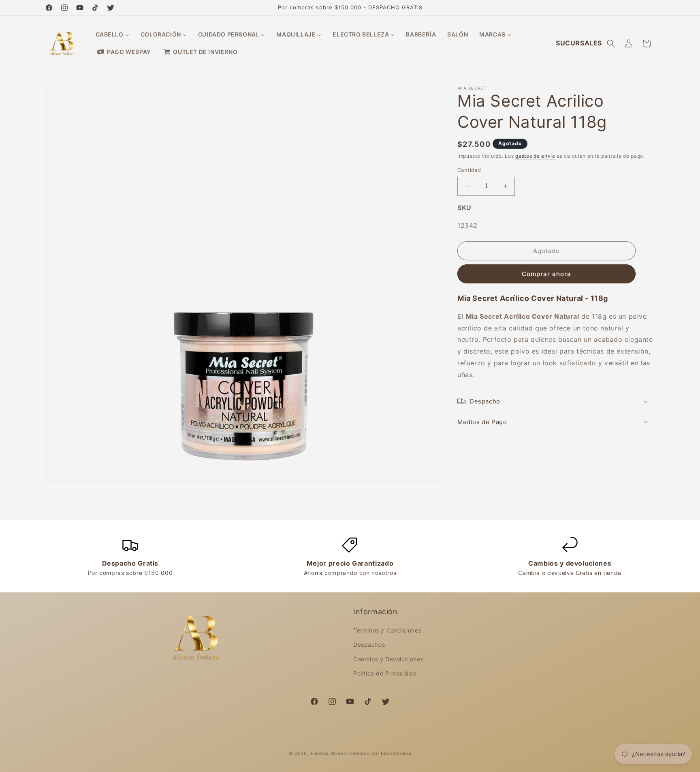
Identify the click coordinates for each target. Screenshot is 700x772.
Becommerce (396, 753)
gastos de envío (535, 156)
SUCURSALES (579, 43)
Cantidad (469, 170)
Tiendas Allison (328, 753)
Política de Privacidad (384, 673)
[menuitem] (112, 34)
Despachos (369, 644)
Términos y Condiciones (387, 630)
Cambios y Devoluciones (388, 659)
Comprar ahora (546, 274)
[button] (611, 43)
